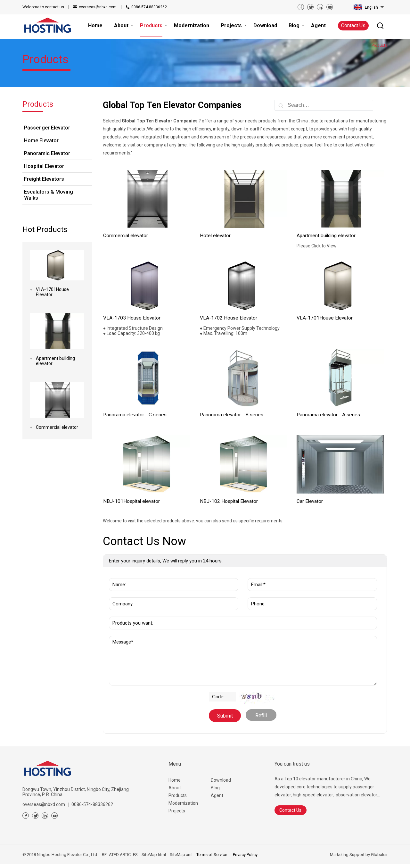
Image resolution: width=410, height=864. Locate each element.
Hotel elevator (215, 235)
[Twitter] (310, 7)
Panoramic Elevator (47, 153)
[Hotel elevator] (243, 199)
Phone (256, 594)
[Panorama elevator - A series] (340, 378)
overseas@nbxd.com (98, 7)
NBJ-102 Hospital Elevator (229, 501)
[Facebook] (301, 7)
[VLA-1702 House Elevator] (243, 285)
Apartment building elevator (55, 361)
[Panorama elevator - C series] (147, 378)
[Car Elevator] (340, 464)
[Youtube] (329, 7)
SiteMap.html (154, 854)
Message (123, 639)
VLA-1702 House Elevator (228, 318)
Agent (217, 795)
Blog (215, 787)
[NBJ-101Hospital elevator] (147, 464)
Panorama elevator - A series (328, 415)
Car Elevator (310, 501)
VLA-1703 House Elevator (131, 318)
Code (215, 695)
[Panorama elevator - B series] (243, 378)
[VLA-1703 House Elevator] (147, 285)
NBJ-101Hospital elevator (131, 501)
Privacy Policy (245, 854)
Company (121, 594)
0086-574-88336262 (149, 7)
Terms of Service (211, 854)
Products (177, 795)
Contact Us (353, 25)
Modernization (183, 803)
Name (117, 574)
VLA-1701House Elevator (52, 292)
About (174, 787)
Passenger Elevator (47, 128)
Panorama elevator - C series (135, 415)
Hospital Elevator (44, 166)
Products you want (133, 613)
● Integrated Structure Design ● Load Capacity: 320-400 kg (133, 331)
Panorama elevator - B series (231, 415)
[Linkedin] (320, 7)
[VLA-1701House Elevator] (57, 265)
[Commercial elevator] (57, 400)
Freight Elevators (44, 179)
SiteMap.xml (181, 854)
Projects (176, 810)
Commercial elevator (57, 427)
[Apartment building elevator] (57, 331)
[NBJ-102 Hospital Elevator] (243, 464)
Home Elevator (41, 140)
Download (221, 780)
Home (174, 780)
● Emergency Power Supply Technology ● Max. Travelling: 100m (240, 331)
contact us (43, 7)
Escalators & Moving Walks (48, 195)
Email (255, 574)
